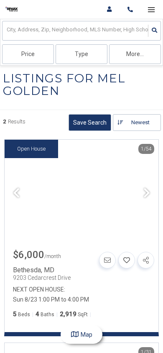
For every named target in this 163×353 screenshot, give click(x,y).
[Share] (146, 260)
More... (135, 54)
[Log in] (109, 9)
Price (28, 54)
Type (81, 54)
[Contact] (107, 260)
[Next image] (146, 194)
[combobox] (7, 31)
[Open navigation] (151, 9)
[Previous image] (16, 194)
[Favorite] (126, 260)
